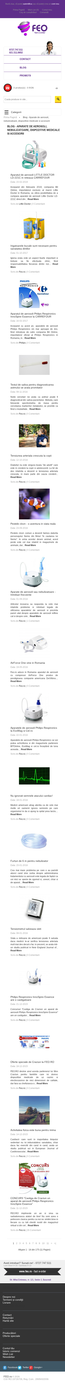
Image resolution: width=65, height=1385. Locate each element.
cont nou (55, 4)
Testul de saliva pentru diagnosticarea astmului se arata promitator (32, 386)
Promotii (25, 75)
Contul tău (8, 1348)
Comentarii (39, 204)
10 (43, 1243)
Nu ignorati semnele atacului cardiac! (31, 795)
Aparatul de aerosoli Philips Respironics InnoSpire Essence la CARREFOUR (33, 315)
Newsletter (9, 1356)
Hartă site (8, 1320)
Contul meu (47, 10)
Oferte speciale (11, 1335)
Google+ (38, 1367)
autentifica (27, 4)
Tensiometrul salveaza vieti (25, 928)
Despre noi (9, 1296)
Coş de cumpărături (28, 12)
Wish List (8, 1354)
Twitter (26, 1367)
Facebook (13, 1367)
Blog (23, 67)
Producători (9, 1333)
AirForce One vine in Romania (27, 662)
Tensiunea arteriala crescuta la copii (30, 455)
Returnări (8, 1317)
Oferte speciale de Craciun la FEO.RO (32, 1061)
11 (48, 1243)
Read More (33, 199)
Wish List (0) (33, 10)
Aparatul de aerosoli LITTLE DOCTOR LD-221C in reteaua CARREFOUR (32, 176)
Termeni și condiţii (13, 1299)
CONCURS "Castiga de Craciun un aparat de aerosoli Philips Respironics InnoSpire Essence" (31, 1201)
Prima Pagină (19, 10)
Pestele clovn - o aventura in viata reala (33, 523)
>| (55, 1243)
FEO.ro (8, 1376)
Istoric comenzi (11, 1351)
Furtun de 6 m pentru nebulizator (29, 860)
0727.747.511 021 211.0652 (16, 51)
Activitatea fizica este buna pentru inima (33, 1130)
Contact (25, 58)
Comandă (44, 12)
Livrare (7, 1302)
